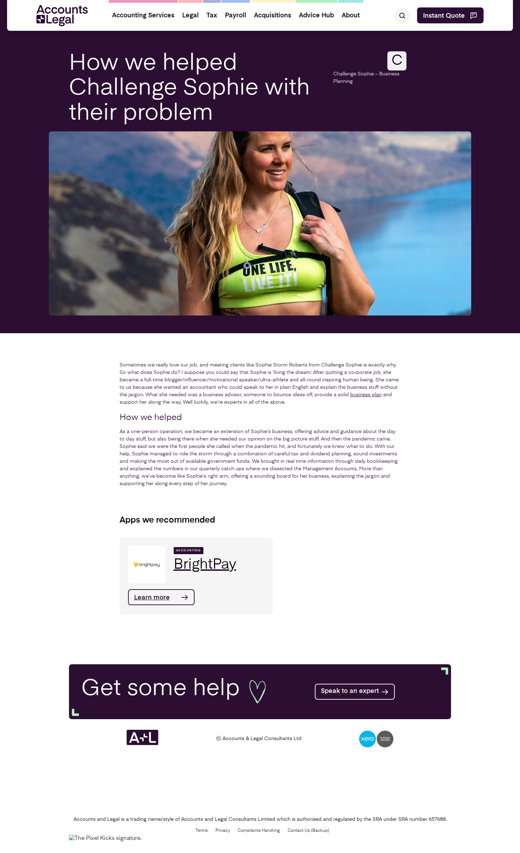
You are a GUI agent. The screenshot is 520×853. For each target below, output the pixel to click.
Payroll (235, 15)
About (351, 15)
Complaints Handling (259, 831)
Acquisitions (272, 15)
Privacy (222, 831)
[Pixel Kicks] (107, 838)
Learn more (152, 598)
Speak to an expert (350, 691)
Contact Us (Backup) (308, 831)
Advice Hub (316, 15)
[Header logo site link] (59, 15)
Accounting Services (143, 15)
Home (21, 40)
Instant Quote (444, 16)
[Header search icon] (402, 15)
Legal (190, 15)
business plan (366, 394)
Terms (202, 831)
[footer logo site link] (142, 744)
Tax (212, 15)
